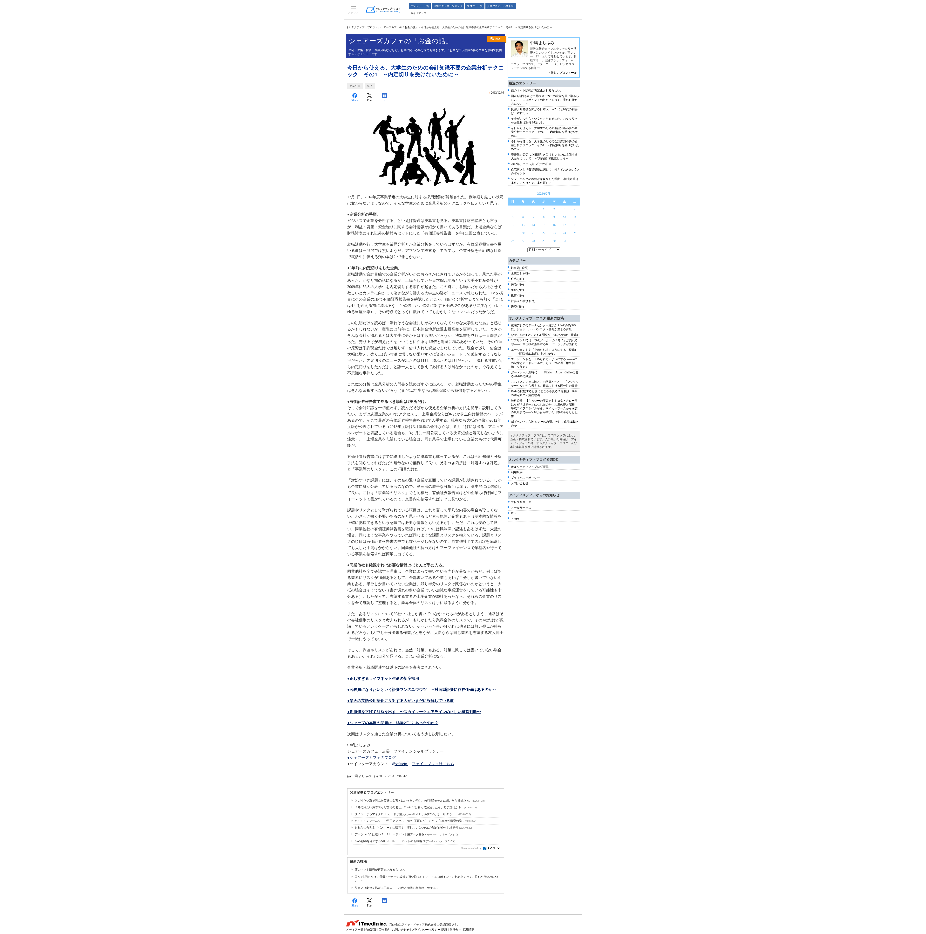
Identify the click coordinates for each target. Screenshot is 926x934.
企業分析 (355, 85)
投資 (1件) (517, 295)
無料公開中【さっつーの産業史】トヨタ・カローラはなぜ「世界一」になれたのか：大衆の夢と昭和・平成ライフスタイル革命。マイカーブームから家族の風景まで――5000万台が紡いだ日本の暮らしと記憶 (544, 408)
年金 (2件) (517, 290)
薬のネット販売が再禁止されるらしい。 (381, 869)
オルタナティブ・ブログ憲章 (530, 466)
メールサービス (521, 507)
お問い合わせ (519, 483)
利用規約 (517, 472)
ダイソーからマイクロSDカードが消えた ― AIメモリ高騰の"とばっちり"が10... (413, 814)
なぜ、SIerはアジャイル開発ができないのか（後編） (545, 335)
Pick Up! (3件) (519, 267)
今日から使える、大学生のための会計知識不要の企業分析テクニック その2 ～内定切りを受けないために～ (545, 131)
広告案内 (384, 929)
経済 (369, 85)
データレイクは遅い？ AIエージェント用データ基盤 (406, 834)
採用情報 (469, 929)
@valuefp (400, 764)
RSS (498, 39)
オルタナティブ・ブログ (360, 27)
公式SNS (371, 929)
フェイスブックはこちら (433, 764)
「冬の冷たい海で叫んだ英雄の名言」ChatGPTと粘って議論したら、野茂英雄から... (416, 807)
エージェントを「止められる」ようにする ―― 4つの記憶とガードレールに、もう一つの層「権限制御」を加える (544, 363)
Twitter (515, 519)
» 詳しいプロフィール (563, 72)
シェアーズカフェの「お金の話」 (398, 27)
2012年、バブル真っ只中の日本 (531, 164)
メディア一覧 (354, 929)
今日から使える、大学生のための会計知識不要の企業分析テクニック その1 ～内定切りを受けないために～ (545, 145)
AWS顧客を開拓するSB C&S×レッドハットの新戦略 (405, 841)
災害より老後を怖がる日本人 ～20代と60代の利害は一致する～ (397, 888)
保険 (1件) (517, 284)
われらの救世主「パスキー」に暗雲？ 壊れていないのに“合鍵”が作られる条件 (413, 827)
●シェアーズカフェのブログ (371, 757)
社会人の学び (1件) (523, 301)
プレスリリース (521, 502)
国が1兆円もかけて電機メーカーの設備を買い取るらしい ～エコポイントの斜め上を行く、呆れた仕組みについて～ (545, 99)
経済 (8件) (517, 306)
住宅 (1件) (517, 279)
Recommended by (471, 848)
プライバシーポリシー (525, 478)
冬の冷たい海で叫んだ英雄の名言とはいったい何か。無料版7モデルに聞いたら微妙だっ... (419, 800)
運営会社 (455, 929)
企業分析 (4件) (520, 273)
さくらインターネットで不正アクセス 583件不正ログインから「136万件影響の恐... (416, 821)
